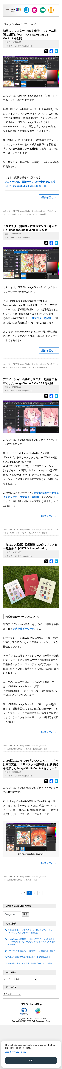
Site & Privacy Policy (15, 1052)
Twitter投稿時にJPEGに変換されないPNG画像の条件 (29, 957)
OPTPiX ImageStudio (23, 46)
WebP (49, 364)
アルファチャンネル (24, 367)
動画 (29, 214)
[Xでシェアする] (46, 52)
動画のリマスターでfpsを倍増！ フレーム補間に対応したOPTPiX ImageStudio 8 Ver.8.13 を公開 (30, 34)
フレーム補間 (11, 214)
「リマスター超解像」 (41, 318)
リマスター (21, 214)
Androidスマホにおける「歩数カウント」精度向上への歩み (32, 951)
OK (31, 1060)
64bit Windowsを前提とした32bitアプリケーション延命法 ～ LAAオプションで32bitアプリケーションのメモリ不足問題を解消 (31, 942)
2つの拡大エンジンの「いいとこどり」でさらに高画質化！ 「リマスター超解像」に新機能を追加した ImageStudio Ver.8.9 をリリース (31, 764)
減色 (35, 880)
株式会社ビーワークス (25, 628)
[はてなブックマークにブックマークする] (56, 52)
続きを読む (48, 197)
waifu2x (20, 749)
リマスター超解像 (40, 367)
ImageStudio (41, 211)
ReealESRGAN (9, 749)
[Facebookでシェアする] (51, 52)
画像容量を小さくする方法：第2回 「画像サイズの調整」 (31, 963)
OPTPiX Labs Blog (31, 1004)
